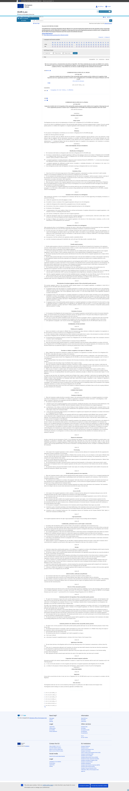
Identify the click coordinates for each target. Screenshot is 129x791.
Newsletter (83, 719)
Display (75, 53)
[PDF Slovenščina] (103, 46)
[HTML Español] (55, 44)
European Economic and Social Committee (90, 758)
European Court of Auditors (86, 755)
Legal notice (51, 726)
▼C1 (48, 70)
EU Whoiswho (84, 731)
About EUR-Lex (84, 718)
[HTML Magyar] (86, 44)
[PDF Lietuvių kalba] (84, 46)
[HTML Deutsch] (62, 44)
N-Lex (82, 735)
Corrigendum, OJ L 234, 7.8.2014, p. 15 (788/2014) (62, 90)
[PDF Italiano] (79, 46)
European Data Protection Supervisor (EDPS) (90, 765)
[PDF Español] (55, 46)
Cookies (51, 766)
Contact (51, 719)
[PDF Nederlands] (91, 46)
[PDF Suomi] (106, 46)
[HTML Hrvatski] (77, 44)
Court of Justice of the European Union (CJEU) (90, 752)
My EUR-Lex (100, 6)
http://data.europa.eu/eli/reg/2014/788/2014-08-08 (56, 35)
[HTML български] (53, 44)
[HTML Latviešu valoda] (81, 44)
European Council (84, 747)
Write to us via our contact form (56, 749)
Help (105, 17)
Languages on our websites (55, 761)
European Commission (86, 751)
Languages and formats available (52, 39)
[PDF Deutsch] (62, 46)
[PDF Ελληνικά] (67, 46)
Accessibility (52, 729)
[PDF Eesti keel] (65, 46)
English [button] (109, 6)
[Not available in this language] (74, 44)
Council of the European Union (87, 749)
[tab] (76, 39)
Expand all (101, 37)
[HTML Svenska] (108, 44)
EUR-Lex (22, 12)
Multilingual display (48, 50)
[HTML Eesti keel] (65, 44)
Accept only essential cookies (99, 785)
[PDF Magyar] (86, 46)
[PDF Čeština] (57, 46)
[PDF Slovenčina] (101, 46)
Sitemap (51, 721)
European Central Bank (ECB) (87, 754)
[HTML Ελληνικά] (67, 44)
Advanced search (108, 23)
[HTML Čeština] (57, 44)
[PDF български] (53, 46)
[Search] (110, 20)
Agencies (83, 771)
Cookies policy (52, 728)
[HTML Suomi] (106, 44)
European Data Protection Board (88, 766)
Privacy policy (52, 763)
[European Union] (21, 744)
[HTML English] (69, 44)
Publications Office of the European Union (38, 718)
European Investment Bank (86, 761)
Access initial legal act (47, 33)
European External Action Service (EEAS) (89, 757)
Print (109, 17)
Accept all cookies (84, 785)
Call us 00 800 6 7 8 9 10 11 (55, 746)
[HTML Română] (98, 44)
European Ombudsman (86, 763)
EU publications (84, 733)
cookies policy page (47, 785)
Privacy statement (53, 731)
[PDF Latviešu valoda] (81, 46)
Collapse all (107, 37)
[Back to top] (128, 790)
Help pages (51, 718)
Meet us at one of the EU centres (56, 751)
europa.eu (27, 746)
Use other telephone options (55, 747)
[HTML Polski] (93, 44)
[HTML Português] (96, 44)
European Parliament (85, 746)
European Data (84, 726)
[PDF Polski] (93, 46)
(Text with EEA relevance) (78, 81)
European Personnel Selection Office (89, 768)
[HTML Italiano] (79, 44)
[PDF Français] (72, 46)
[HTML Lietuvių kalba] (84, 44)
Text (45, 57)
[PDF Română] (98, 46)
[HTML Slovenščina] (103, 44)
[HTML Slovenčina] (101, 44)
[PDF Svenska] (108, 46)
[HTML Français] (72, 44)
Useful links (83, 721)
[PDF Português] (96, 46)
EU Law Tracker (84, 737)
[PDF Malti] (89, 46)
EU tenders (83, 728)
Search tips (36, 23)
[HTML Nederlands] (91, 44)
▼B (48, 83)
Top (45, 706)
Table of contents (23, 18)
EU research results (85, 729)
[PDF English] (69, 46)
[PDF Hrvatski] (77, 46)
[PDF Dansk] (60, 46)
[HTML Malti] (89, 44)
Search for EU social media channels (57, 756)
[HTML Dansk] (60, 44)
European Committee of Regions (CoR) (89, 760)
